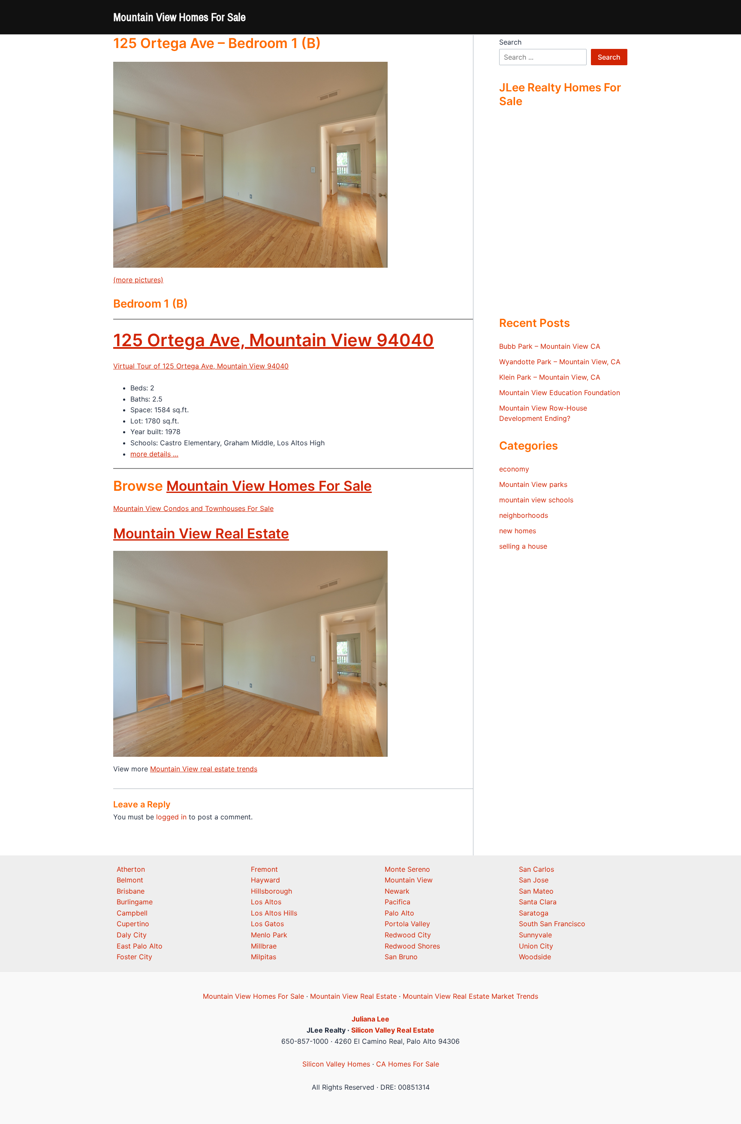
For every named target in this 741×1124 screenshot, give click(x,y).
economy (514, 469)
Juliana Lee (370, 1019)
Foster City (134, 956)
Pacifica (397, 901)
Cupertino (133, 923)
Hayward (265, 880)
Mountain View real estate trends (203, 768)
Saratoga (533, 913)
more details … (154, 454)
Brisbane (131, 891)
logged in (171, 817)
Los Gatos (267, 923)
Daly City (132, 935)
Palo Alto (399, 913)
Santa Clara (538, 901)
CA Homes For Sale (407, 1064)
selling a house (523, 546)
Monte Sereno (407, 869)
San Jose (533, 880)
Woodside (535, 956)
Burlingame (135, 901)
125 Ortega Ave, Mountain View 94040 (273, 339)
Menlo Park (269, 935)
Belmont (130, 880)
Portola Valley (407, 923)
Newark (397, 891)
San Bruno (401, 956)
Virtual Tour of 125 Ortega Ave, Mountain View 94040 (201, 366)
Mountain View (409, 880)
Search (510, 42)
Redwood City (408, 935)
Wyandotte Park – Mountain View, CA (560, 361)
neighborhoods (523, 515)
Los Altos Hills (274, 913)
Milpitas (263, 956)
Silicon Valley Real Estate (392, 1030)
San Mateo (536, 891)
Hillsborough (271, 891)
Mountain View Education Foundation (559, 392)
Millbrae (264, 946)
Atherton (131, 869)
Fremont (264, 869)
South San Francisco (552, 923)
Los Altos (266, 901)
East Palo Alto (140, 946)
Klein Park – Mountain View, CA (549, 377)
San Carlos (536, 869)
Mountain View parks (533, 484)
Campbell (132, 913)
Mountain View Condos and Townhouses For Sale (193, 508)
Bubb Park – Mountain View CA (549, 346)
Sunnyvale (535, 935)
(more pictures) (138, 279)
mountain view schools (536, 500)
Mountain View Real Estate (201, 533)
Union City (536, 946)
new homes (517, 530)
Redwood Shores (412, 946)
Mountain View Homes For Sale (179, 16)
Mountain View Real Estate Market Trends (470, 996)
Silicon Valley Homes (336, 1064)
